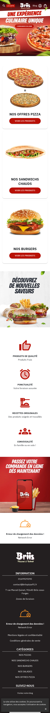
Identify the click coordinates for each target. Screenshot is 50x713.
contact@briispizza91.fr (25, 584)
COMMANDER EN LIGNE (24, 26)
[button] (35, 5)
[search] (4, 5)
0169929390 (25, 579)
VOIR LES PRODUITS (25, 121)
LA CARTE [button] (10, 6)
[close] (46, 709)
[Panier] (45, 6)
